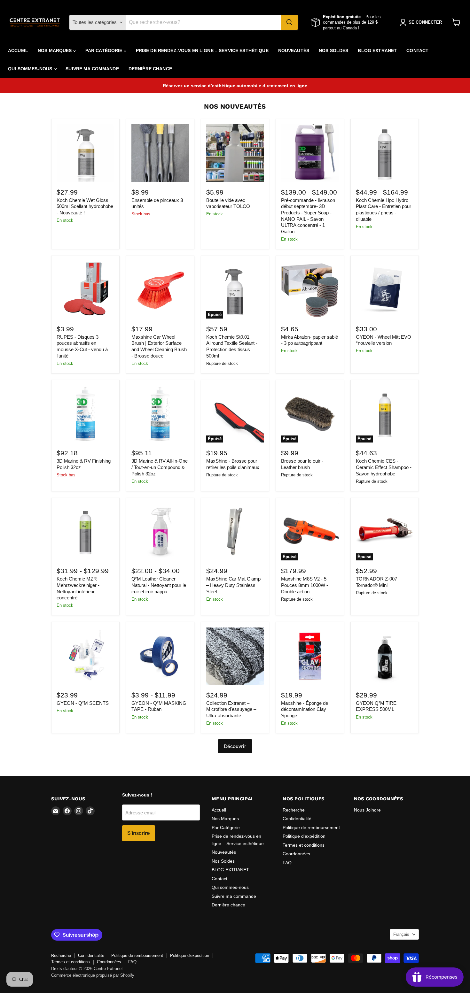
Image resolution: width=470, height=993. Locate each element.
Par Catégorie (104, 50)
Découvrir (235, 746)
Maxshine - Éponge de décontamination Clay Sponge (304, 709)
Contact (417, 50)
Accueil (18, 50)
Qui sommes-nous (30, 68)
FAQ (287, 862)
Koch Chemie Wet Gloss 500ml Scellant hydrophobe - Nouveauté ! (85, 206)
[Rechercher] (289, 22)
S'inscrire (138, 833)
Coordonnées (296, 853)
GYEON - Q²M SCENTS (83, 703)
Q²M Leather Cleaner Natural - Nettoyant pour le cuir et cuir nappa (158, 585)
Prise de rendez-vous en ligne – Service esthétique (202, 50)
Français (401, 934)
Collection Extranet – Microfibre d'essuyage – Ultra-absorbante (231, 709)
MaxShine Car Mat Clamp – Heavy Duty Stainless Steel (233, 585)
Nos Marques (55, 50)
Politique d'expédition (304, 836)
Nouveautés (293, 50)
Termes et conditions (304, 845)
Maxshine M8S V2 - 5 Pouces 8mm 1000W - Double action (304, 585)
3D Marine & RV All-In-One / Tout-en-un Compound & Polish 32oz (159, 467)
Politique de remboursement (311, 827)
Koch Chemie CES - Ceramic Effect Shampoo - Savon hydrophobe (383, 467)
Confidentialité (297, 818)
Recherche (294, 809)
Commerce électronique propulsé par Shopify (92, 975)
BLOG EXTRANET (377, 50)
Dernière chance (150, 68)
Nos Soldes (333, 50)
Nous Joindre (367, 809)
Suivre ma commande (92, 68)
